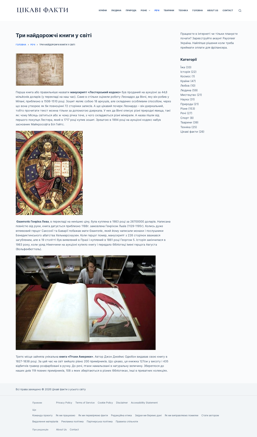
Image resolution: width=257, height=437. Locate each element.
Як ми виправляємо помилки (181, 415)
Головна (197, 10)
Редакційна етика (121, 415)
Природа (131, 10)
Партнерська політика (100, 421)
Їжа (182, 67)
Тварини (169, 10)
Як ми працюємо (65, 415)
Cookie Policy (105, 402)
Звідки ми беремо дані (148, 415)
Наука (184, 99)
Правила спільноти (127, 421)
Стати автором (210, 415)
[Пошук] (240, 10)
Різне (144, 10)
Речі (157, 10)
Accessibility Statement (144, 402)
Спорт (184, 118)
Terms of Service (85, 402)
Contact (228, 10)
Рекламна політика (72, 421)
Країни (103, 10)
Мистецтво (188, 95)
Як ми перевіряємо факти (93, 415)
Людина (116, 10)
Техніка (183, 10)
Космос (185, 76)
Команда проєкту (42, 415)
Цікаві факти (189, 131)
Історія (185, 71)
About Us (212, 10)
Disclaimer (122, 402)
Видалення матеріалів (45, 421)
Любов (185, 85)
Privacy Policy (64, 402)
